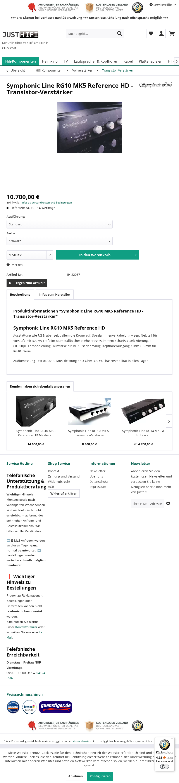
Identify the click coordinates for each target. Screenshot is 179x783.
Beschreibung (20, 294)
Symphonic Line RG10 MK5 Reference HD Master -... (35, 433)
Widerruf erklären (63, 493)
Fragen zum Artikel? (29, 283)
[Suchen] (119, 33)
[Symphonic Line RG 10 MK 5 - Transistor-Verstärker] (89, 411)
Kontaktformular (26, 627)
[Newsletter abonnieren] (168, 503)
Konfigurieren (100, 776)
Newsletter (97, 471)
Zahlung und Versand (64, 476)
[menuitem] (95, 33)
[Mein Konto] (161, 33)
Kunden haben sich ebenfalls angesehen (40, 386)
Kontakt (53, 471)
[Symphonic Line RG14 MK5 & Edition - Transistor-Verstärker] (143, 411)
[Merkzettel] (150, 33)
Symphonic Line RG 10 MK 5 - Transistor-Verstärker (89, 433)
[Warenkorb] (172, 33)
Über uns (96, 476)
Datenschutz (99, 481)
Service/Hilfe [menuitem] (163, 5)
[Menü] (172, 739)
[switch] (164, 766)
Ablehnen (75, 776)
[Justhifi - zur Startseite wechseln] (20, 34)
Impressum (98, 487)
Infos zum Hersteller (54, 294)
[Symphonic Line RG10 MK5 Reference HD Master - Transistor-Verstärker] (35, 411)
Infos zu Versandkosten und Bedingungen (47, 202)
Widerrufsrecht (59, 481)
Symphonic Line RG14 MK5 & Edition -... (143, 433)
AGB (51, 487)
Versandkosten (82, 741)
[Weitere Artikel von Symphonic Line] (155, 89)
